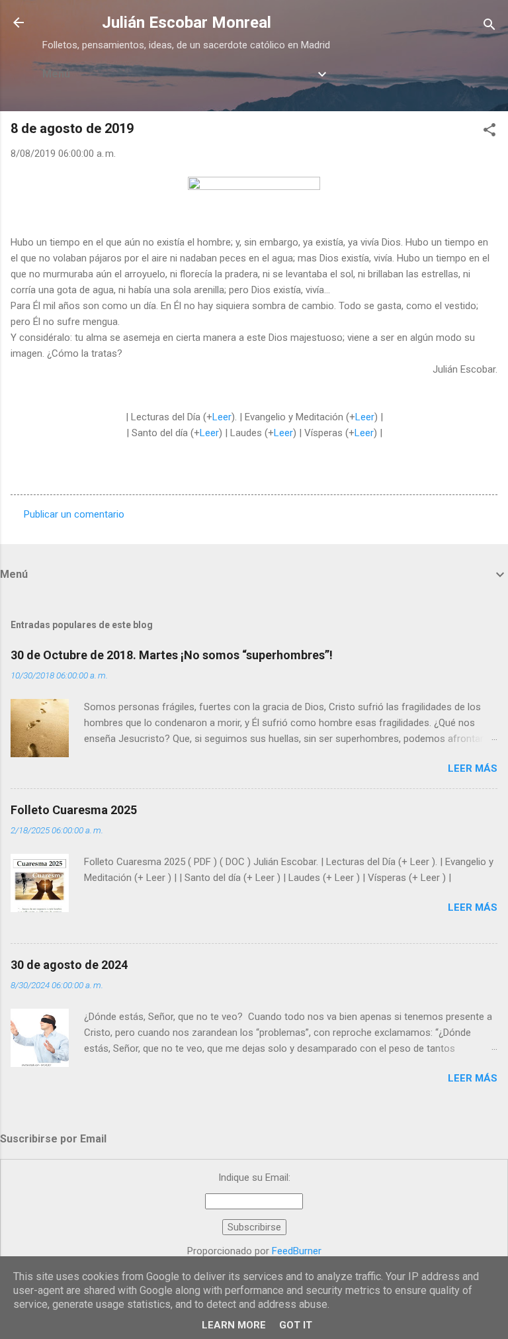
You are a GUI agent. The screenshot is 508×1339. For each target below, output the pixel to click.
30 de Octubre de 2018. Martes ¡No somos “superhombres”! (172, 655)
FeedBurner (296, 1251)
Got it (295, 1325)
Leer (222, 417)
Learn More (234, 1325)
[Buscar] (489, 27)
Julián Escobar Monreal (186, 22)
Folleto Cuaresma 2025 (74, 810)
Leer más (472, 768)
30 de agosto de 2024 (69, 965)
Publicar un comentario (74, 514)
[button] (489, 132)
